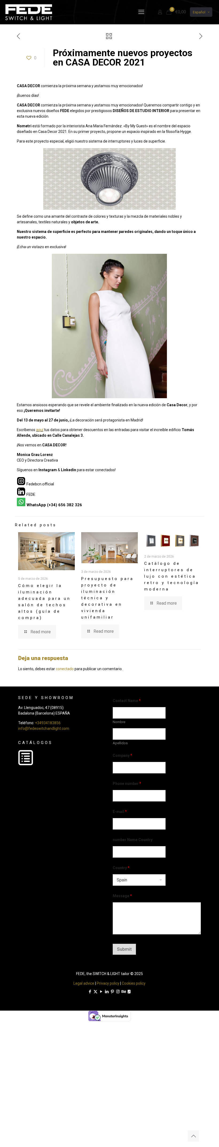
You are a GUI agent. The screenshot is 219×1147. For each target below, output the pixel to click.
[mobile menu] (141, 12)
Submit (124, 949)
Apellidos (120, 743)
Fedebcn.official (40, 484)
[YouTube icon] (101, 991)
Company (122, 755)
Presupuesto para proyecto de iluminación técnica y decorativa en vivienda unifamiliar (107, 598)
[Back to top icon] (193, 1136)
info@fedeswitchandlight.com (43, 728)
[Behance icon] (124, 991)
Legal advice (83, 983)
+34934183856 (48, 723)
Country (121, 868)
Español (199, 12)
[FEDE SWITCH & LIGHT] (28, 12)
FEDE (30, 494)
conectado (65, 669)
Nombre (119, 722)
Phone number (127, 783)
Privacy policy (108, 983)
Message (122, 896)
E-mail (120, 812)
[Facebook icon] (90, 991)
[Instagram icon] (118, 991)
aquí (39, 430)
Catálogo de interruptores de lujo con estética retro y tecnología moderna (171, 576)
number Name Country (132, 840)
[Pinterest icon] (112, 991)
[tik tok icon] (129, 991)
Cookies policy (134, 983)
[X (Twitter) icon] (95, 991)
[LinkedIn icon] (107, 991)
